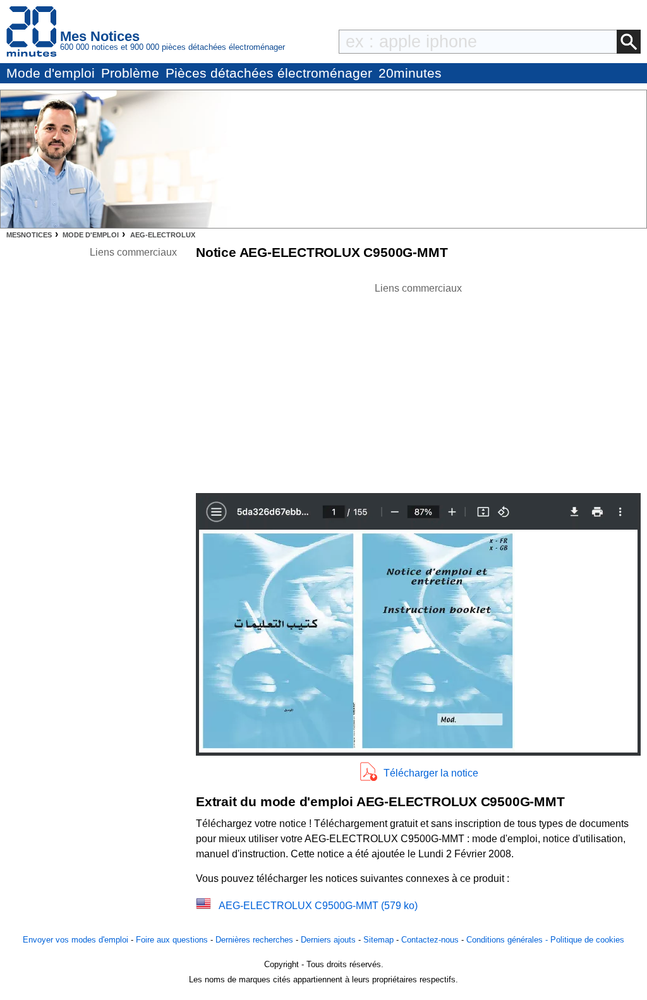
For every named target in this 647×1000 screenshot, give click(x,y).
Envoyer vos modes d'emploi (75, 939)
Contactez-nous (430, 939)
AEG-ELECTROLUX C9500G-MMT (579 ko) (318, 905)
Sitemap (378, 939)
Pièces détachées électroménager (269, 73)
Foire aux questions (172, 939)
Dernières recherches (254, 939)
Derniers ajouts (328, 939)
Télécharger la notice (431, 773)
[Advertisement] (418, 384)
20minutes (410, 73)
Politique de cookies (587, 939)
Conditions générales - (508, 939)
